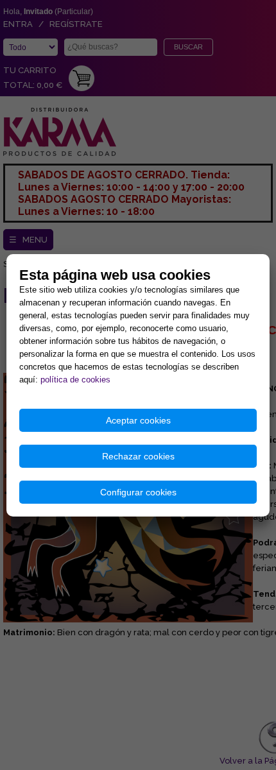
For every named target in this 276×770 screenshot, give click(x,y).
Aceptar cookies (138, 420)
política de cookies (75, 379)
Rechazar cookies (138, 456)
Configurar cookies (138, 492)
